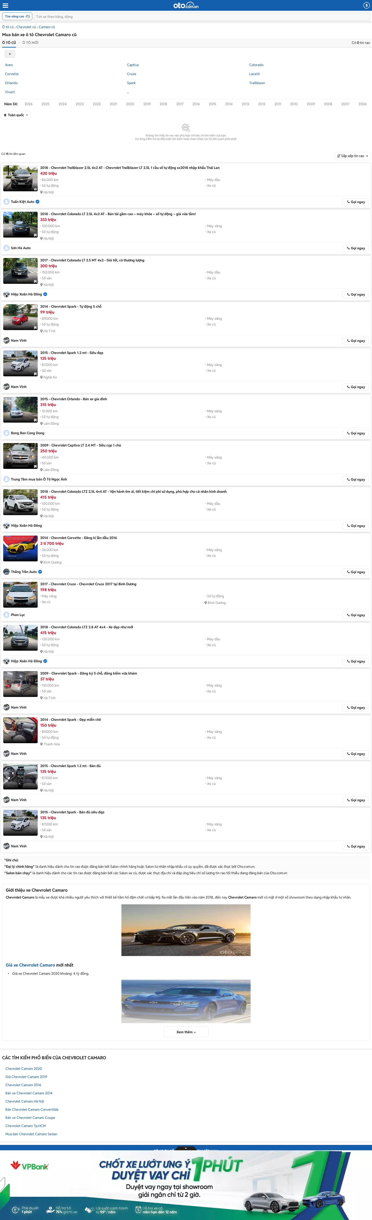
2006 (362, 104)
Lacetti (254, 74)
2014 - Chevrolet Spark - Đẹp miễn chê (70, 719)
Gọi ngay (358, 202)
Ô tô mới (30, 42)
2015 (212, 104)
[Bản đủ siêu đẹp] (20, 823)
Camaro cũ (47, 27)
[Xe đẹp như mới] (20, 638)
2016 (196, 104)
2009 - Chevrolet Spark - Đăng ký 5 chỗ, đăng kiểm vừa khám (88, 673)
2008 (328, 104)
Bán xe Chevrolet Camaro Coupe (30, 1117)
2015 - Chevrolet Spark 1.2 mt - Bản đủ (70, 766)
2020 (130, 104)
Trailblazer (257, 83)
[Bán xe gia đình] (20, 410)
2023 (80, 104)
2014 (229, 104)
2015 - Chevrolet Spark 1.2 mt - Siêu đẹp (71, 353)
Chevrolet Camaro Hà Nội (24, 1101)
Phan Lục (18, 615)
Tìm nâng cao (14, 16)
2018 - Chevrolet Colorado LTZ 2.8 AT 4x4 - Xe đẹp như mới (86, 627)
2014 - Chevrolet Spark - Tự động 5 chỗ (70, 306)
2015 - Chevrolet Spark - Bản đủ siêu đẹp (72, 812)
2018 (163, 104)
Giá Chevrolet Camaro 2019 (26, 1077)
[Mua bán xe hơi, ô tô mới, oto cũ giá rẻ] (186, 5)
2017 (179, 104)
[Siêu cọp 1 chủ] (20, 456)
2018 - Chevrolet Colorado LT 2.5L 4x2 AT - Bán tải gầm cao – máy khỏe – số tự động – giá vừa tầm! (118, 214)
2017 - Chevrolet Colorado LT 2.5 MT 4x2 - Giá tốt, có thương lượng (92, 260)
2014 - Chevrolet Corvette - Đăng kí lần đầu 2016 (78, 538)
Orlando (11, 83)
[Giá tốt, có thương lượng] (20, 271)
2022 (97, 104)
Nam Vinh (18, 340)
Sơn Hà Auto (21, 248)
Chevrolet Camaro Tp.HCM (25, 1126)
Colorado (256, 65)
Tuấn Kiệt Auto (22, 201)
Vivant (10, 92)
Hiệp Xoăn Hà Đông (26, 294)
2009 (311, 104)
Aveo (9, 65)
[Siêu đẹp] (20, 363)
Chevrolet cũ (26, 27)
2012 (261, 104)
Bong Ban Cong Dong (27, 433)
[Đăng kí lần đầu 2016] (20, 548)
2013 (245, 104)
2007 (345, 104)
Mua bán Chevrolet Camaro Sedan (31, 1134)
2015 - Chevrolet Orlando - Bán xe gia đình (73, 399)
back (10, 54)
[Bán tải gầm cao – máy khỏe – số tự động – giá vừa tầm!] (20, 225)
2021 (113, 104)
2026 (29, 104)
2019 (147, 104)
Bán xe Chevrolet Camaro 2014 (29, 1093)
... (128, 92)
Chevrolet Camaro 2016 (23, 1085)
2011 (277, 104)
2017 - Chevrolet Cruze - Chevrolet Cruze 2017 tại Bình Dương (88, 584)
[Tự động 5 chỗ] (20, 317)
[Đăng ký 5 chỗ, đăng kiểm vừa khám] (20, 684)
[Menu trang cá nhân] (366, 5)
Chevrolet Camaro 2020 (23, 1068)
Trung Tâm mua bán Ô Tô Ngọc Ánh (39, 479)
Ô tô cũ (8, 27)
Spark (131, 83)
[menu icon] (5, 5)
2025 (46, 104)
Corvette (12, 74)
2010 (294, 104)
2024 (63, 104)
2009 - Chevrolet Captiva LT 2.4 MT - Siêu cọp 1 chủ (80, 445)
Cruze (131, 74)
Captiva (133, 65)
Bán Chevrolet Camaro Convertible (32, 1109)
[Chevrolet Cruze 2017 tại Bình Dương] (20, 595)
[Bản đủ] (20, 776)
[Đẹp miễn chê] (20, 730)
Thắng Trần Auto (24, 572)
